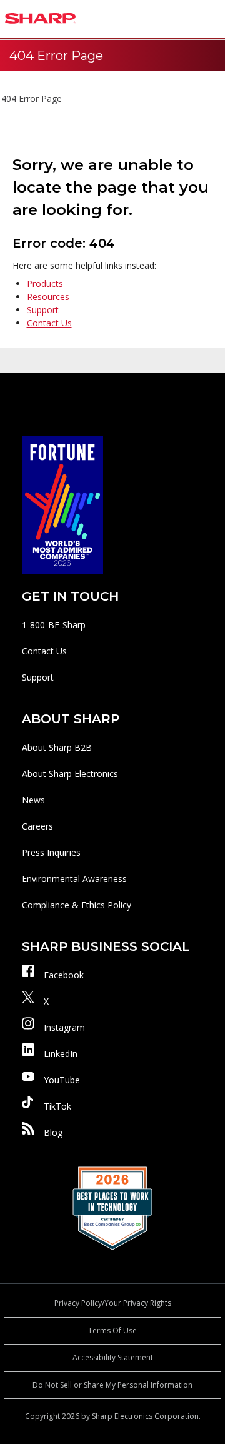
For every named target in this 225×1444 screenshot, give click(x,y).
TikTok (57, 1106)
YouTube (62, 1080)
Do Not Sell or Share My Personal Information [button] (112, 1385)
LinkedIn (61, 1054)
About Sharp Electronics (70, 774)
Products (45, 283)
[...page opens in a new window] (62, 504)
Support (43, 310)
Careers (37, 826)
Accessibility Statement (112, 1357)
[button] (212, 18)
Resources (48, 297)
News (33, 800)
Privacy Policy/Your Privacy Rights (112, 1303)
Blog (53, 1132)
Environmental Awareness (74, 879)
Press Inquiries (51, 852)
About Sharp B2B (57, 747)
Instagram (64, 1027)
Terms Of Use (112, 1330)
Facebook (64, 975)
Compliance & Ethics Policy (76, 905)
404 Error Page (31, 98)
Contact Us (49, 323)
